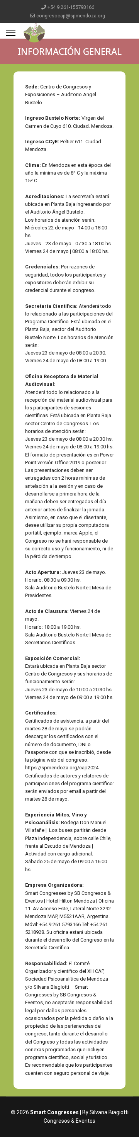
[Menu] (10, 32)
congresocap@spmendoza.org (70, 16)
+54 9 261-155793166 (70, 7)
